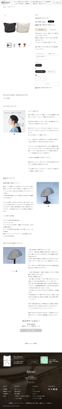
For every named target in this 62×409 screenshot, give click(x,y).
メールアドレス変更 (37, 398)
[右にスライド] (29, 45)
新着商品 (27, 3)
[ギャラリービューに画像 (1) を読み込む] (9, 45)
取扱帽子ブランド (7, 391)
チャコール (51, 71)
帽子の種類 (17, 393)
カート (34, 389)
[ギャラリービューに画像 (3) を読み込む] (19, 45)
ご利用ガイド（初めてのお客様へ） (23, 396)
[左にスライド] (5, 45)
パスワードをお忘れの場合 (39, 396)
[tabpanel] (14, 121)
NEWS (4, 396)
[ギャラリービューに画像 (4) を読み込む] (25, 45)
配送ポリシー (43, 403)
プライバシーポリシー (19, 403)
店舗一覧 (35, 3)
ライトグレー (40, 71)
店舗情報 (5, 389)
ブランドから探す (19, 3)
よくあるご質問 (18, 398)
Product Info (53, 29)
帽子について (42, 3)
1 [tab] (14, 134)
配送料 (37, 25)
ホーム (15, 1)
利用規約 (11, 403)
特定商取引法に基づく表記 (32, 403)
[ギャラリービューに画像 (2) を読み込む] (14, 45)
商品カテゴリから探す (23, 1)
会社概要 (47, 1)
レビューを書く (31, 330)
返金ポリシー (50, 403)
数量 (36, 75)
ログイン (35, 393)
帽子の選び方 (18, 391)
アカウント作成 (36, 391)
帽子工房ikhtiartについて (38, 1)
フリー (38, 65)
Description (41, 29)
